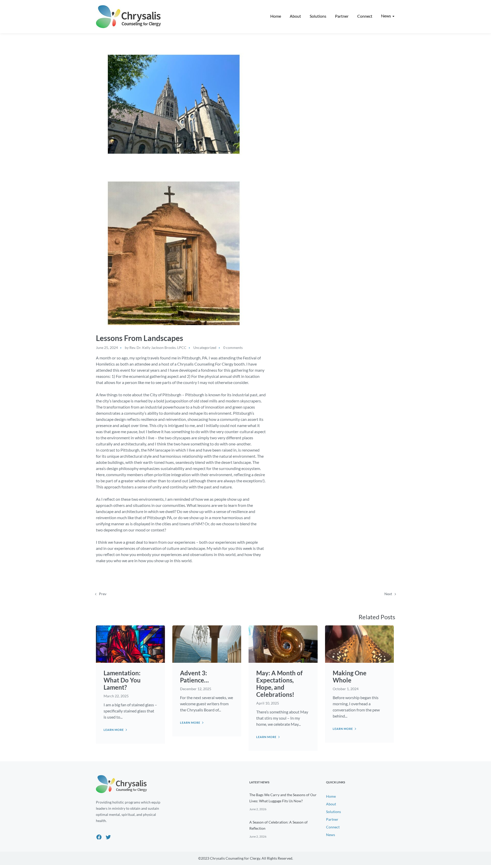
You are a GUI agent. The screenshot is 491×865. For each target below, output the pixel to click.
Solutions (333, 811)
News (330, 834)
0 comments (233, 347)
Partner (332, 819)
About (331, 804)
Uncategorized (204, 347)
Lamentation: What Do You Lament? (122, 680)
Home (331, 796)
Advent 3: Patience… (194, 676)
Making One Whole (349, 676)
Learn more (114, 729)
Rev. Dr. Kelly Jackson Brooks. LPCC (157, 347)
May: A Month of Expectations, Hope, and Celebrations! (279, 683)
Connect (333, 827)
